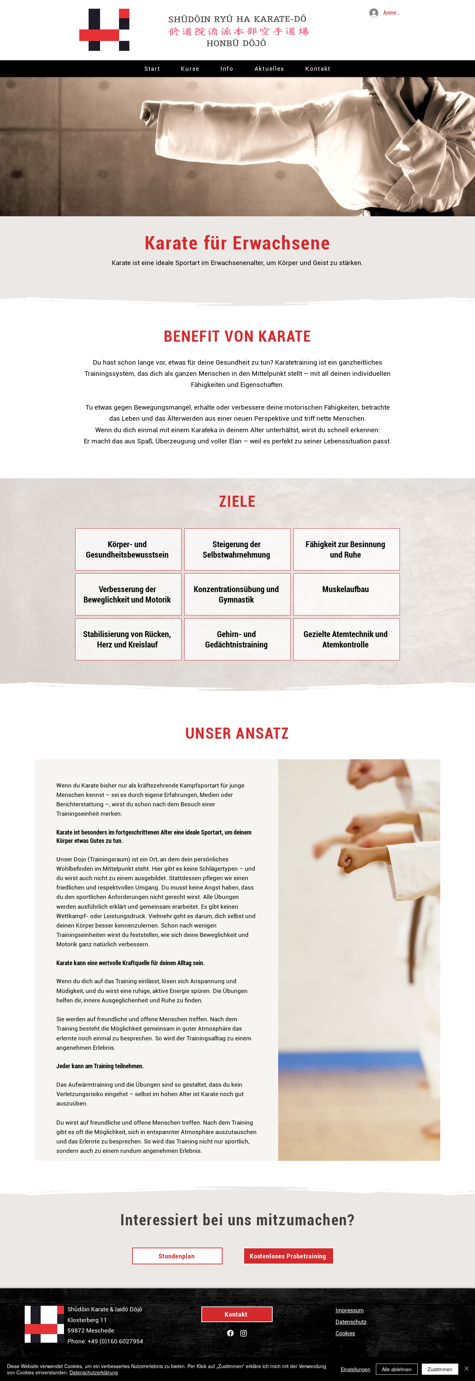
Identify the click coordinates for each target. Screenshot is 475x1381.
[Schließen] (466, 1369)
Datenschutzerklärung (94, 1372)
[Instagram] (243, 1333)
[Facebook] (230, 1333)
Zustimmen (440, 1369)
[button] (190, 68)
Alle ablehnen (397, 1369)
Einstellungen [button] (355, 1369)
